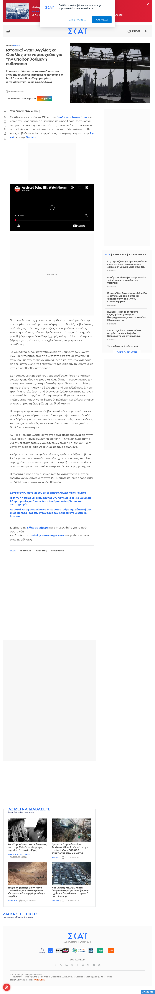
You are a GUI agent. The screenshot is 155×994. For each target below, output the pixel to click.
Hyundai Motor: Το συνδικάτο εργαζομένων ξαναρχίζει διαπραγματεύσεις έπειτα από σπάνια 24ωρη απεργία (126, 316)
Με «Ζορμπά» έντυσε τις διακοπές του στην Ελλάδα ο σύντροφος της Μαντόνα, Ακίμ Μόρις (27, 847)
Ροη (107, 255)
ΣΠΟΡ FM (62, 950)
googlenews (99, 965)
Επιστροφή (147, 983)
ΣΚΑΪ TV (42, 950)
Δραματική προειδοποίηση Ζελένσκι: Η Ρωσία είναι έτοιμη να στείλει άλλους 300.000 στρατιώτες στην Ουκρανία (70, 848)
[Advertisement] (49, 785)
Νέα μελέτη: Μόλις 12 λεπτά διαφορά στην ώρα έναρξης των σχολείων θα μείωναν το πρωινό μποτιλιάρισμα (70, 892)
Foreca (109, 977)
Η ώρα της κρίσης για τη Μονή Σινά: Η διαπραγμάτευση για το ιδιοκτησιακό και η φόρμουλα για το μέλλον (27, 892)
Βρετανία (26, 551)
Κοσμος (16, 45)
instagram (72, 965)
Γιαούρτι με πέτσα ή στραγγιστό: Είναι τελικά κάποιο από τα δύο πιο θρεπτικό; (127, 280)
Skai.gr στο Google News (48, 535)
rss (88, 965)
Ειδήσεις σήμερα (38, 527)
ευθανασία (58, 551)
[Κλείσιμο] (148, 4)
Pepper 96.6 (91, 950)
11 (5, 127)
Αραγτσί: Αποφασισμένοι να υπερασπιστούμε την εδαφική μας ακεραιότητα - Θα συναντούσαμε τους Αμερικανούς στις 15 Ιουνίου (51, 512)
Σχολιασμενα (137, 255)
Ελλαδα (35, 11)
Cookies (79, 977)
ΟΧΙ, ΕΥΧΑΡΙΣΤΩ (77, 19)
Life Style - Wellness (19, 854)
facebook (5, 111)
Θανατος (42, 551)
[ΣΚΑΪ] (77, 31)
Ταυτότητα (18, 977)
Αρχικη (9, 45)
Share (5, 139)
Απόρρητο (147, 992)
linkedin (66, 965)
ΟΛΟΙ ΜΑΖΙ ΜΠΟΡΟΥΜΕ (77, 952)
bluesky (83, 965)
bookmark (5, 133)
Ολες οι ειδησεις (127, 352)
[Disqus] (49, 598)
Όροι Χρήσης (31, 977)
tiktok (77, 965)
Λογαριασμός (146, 31)
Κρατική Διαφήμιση (94, 977)
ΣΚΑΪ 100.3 (50, 950)
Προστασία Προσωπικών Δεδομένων (56, 977)
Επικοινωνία (85, 942)
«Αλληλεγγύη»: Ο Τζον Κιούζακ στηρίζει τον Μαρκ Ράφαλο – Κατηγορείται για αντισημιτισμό (124, 333)
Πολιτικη (12, 901)
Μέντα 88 (100, 950)
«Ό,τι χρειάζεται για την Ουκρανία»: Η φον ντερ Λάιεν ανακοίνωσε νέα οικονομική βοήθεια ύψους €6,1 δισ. (127, 264)
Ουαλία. (31, 137)
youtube (94, 965)
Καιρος (136, 31)
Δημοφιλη (119, 255)
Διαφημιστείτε (70, 942)
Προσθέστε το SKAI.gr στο (28, 98)
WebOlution (39, 980)
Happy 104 (111, 950)
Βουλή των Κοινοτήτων (72, 117)
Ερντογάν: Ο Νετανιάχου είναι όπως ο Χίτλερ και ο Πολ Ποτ (48, 492)
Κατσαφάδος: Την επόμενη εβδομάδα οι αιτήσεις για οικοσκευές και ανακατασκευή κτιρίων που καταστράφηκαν (127, 297)
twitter (5, 116)
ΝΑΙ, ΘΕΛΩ (102, 19)
